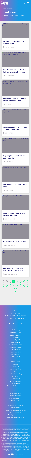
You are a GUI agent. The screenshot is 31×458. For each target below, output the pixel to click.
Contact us (15, 366)
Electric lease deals (15, 342)
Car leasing (15, 337)
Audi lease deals (16, 349)
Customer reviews (15, 369)
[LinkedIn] (22, 324)
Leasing (15, 371)
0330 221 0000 (15, 313)
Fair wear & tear (15, 400)
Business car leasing (15, 335)
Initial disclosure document (15, 405)
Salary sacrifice (15, 378)
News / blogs (15, 376)
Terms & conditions (15, 412)
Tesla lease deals (16, 354)
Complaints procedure (15, 398)
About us (15, 364)
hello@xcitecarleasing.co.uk (15, 318)
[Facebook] (9, 324)
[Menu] (28, 3)
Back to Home (7, 8)
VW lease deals (15, 357)
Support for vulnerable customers (16, 410)
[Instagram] (17, 324)
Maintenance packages (15, 374)
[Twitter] (13, 324)
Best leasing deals (15, 332)
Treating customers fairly (15, 415)
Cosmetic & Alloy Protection (15, 386)
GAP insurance (15, 383)
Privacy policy (15, 407)
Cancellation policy (15, 393)
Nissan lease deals (15, 352)
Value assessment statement (15, 417)
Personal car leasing (15, 347)
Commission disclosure (15, 395)
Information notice (15, 403)
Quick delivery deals (15, 345)
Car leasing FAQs (15, 340)
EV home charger (15, 381)
